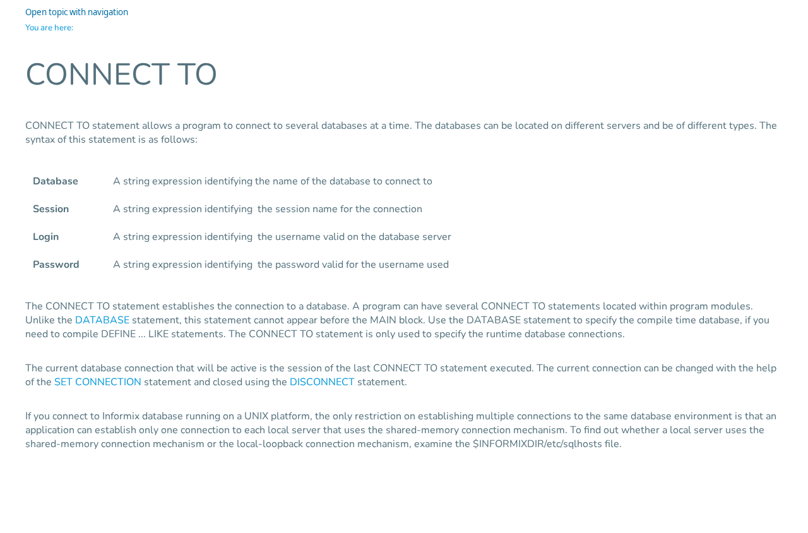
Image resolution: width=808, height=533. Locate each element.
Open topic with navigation (76, 12)
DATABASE (102, 320)
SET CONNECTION (97, 382)
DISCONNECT (322, 382)
